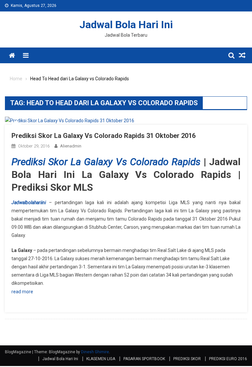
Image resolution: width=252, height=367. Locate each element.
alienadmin (70, 146)
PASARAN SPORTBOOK (144, 359)
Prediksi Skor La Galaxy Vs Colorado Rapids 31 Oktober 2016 (103, 136)
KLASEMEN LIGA (100, 359)
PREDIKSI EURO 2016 (228, 359)
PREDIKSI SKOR (187, 359)
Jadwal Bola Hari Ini (126, 24)
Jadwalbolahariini (28, 202)
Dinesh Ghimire (95, 352)
